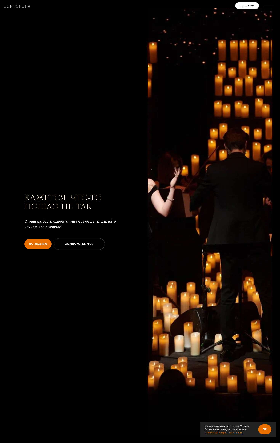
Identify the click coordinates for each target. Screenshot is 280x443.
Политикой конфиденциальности (224, 432)
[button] (269, 6)
